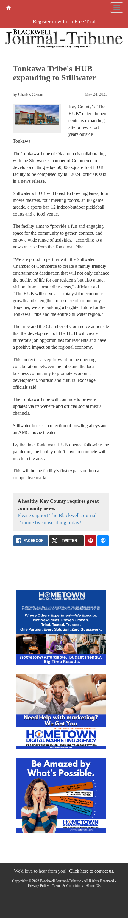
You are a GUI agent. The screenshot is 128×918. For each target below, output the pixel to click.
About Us (93, 886)
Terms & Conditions (67, 886)
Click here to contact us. (91, 871)
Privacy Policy (38, 886)
